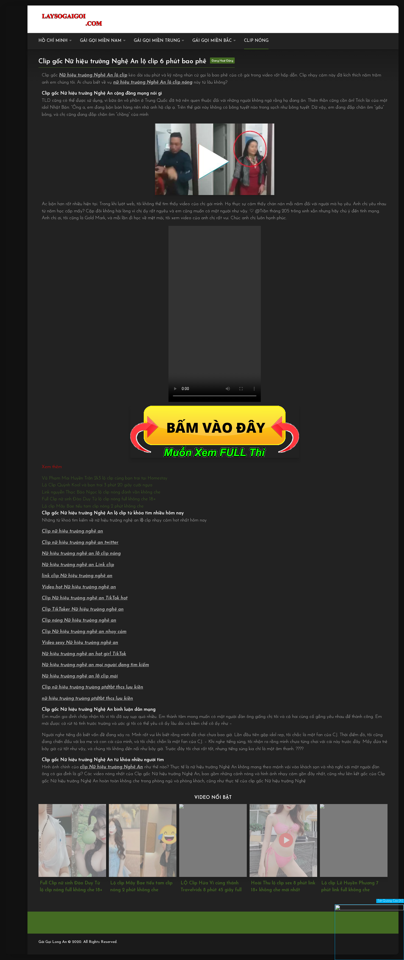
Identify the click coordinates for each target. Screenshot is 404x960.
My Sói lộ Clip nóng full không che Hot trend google (352, 887)
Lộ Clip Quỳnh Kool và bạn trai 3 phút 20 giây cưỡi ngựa (97, 485)
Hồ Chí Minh (53, 41)
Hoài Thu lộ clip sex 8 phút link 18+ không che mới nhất (213, 887)
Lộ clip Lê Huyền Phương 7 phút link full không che (279, 887)
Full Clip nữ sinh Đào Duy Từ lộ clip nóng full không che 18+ (99, 499)
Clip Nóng (256, 41)
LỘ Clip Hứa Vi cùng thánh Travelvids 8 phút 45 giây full (140, 887)
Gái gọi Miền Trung (157, 41)
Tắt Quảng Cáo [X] (390, 901)
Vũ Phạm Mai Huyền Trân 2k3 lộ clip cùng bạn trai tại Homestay (104, 478)
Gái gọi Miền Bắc (212, 41)
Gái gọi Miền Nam (100, 41)
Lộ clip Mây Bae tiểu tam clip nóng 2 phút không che (93, 506)
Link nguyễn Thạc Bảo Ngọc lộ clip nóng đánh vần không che (101, 492)
